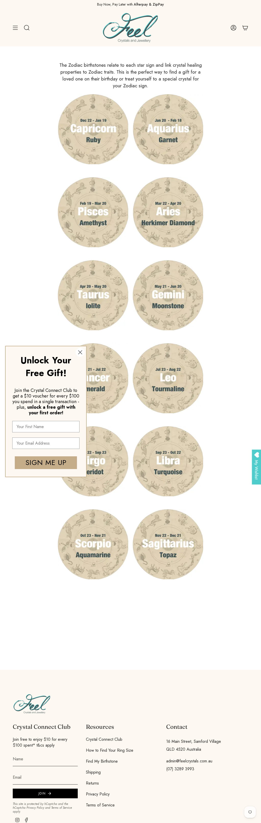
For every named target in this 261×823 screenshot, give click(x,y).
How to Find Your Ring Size (109, 750)
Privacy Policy (35, 807)
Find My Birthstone (102, 761)
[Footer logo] (32, 704)
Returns (92, 783)
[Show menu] (15, 28)
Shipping (93, 772)
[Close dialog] (80, 352)
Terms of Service (61, 807)
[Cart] (245, 28)
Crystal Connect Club (104, 739)
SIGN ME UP (46, 462)
